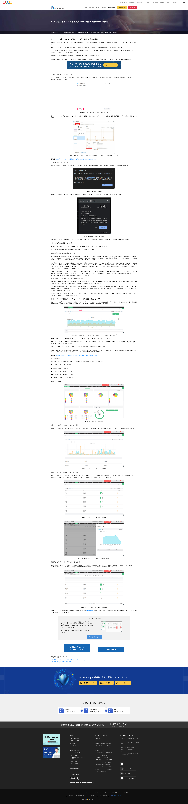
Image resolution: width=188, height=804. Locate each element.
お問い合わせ (155, 2)
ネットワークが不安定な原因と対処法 (104, 767)
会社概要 (94, 792)
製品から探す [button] (123, 2)
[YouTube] (78, 778)
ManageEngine (54, 32)
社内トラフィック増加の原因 (102, 757)
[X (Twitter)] (71, 778)
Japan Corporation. (93, 799)
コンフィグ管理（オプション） (78, 768)
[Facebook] (74, 778)
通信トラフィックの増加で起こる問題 (104, 759)
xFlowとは (98, 738)
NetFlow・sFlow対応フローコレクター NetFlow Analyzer (72, 32)
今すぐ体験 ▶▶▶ (94, 637)
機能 (90, 7)
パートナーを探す (122, 683)
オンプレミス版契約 (113, 792)
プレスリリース (78, 792)
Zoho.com (7, 3)
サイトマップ (103, 792)
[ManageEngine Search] (184, 2)
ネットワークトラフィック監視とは (103, 745)
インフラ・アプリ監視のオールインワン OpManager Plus (129, 754)
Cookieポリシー (92, 795)
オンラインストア (177, 2)
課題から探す (132, 2)
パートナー (147, 2)
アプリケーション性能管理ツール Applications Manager (128, 750)
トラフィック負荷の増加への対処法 (103, 762)
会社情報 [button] (162, 2)
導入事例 (104, 7)
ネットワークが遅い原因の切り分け (103, 764)
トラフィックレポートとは (101, 750)
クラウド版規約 (124, 792)
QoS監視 (73, 743)
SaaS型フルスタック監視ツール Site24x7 (129, 757)
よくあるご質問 (111, 7)
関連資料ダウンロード (110, 65)
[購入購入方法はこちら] (118, 710)
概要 (86, 7)
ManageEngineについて (67, 792)
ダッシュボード (74, 763)
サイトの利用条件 (103, 795)
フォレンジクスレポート (76, 752)
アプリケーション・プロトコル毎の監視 (104, 769)
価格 (93, 7)
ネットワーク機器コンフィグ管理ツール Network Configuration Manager (129, 746)
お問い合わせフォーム (88, 683)
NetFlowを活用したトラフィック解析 (104, 743)
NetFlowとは (98, 741)
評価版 (131, 8)
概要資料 (121, 8)
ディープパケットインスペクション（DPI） (78, 758)
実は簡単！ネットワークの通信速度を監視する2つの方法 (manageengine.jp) (76, 159)
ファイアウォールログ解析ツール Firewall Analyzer (130, 743)
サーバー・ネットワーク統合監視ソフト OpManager (129, 739)
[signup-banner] (52, 752)
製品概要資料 (89, 611)
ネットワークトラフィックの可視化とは (104, 748)
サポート (169, 2)
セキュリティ (74, 766)
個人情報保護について (80, 795)
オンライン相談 (106, 683)
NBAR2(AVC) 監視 (75, 745)
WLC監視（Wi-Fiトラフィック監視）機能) (62, 661)
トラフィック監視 (75, 738)
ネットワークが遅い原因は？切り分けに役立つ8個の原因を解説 (67, 663)
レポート (73, 748)
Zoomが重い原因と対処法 (101, 771)
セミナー (98, 7)
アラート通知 (74, 761)
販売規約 (71, 795)
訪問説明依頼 (127, 773)
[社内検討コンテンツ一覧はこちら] (70, 710)
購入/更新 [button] (139, 2)
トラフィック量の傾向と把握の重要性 (104, 752)
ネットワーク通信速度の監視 (102, 755)
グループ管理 (74, 755)
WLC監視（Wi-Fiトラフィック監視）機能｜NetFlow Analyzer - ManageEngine (76, 355)
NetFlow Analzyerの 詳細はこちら (76, 648)
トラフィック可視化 (75, 741)
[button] (52, 739)
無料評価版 (111, 649)
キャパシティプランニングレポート (78, 750)
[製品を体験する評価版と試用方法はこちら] (94, 710)
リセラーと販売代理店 (129, 778)
